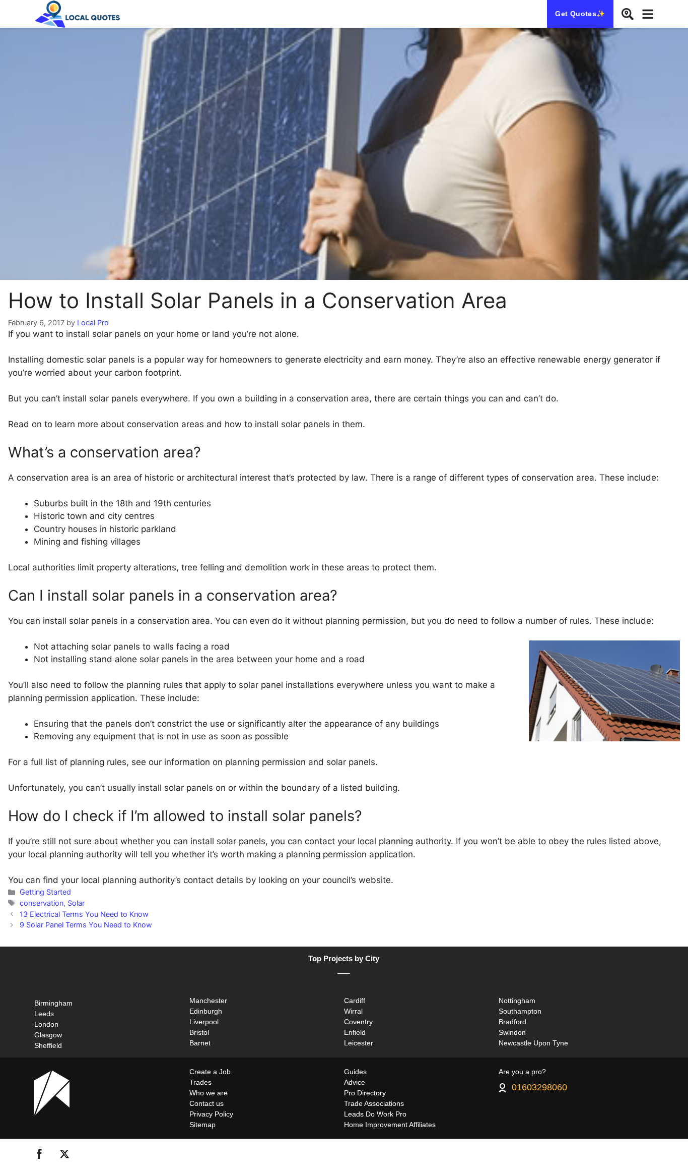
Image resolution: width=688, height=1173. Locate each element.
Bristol (199, 1032)
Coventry (358, 1022)
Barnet (200, 1043)
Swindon (512, 1032)
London (46, 1024)
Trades (200, 1082)
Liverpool (204, 1022)
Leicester (358, 1043)
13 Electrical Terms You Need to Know (84, 914)
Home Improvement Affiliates (390, 1125)
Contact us (206, 1103)
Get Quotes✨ (580, 14)
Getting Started (45, 892)
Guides (355, 1072)
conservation (41, 903)
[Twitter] (64, 1156)
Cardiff (354, 1000)
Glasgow (48, 1035)
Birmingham (53, 1003)
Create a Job (210, 1072)
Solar (76, 903)
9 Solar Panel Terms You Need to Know (86, 924)
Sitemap (202, 1125)
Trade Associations (374, 1103)
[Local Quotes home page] (79, 14)
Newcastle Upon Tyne (533, 1043)
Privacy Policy (211, 1114)
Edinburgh (205, 1011)
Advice (354, 1082)
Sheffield (48, 1045)
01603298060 (539, 1087)
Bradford (512, 1022)
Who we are (208, 1093)
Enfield (355, 1032)
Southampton (520, 1011)
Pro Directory (365, 1093)
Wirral (353, 1011)
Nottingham (517, 1000)
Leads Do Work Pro (375, 1114)
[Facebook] (39, 1156)
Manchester (208, 1000)
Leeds (44, 1014)
